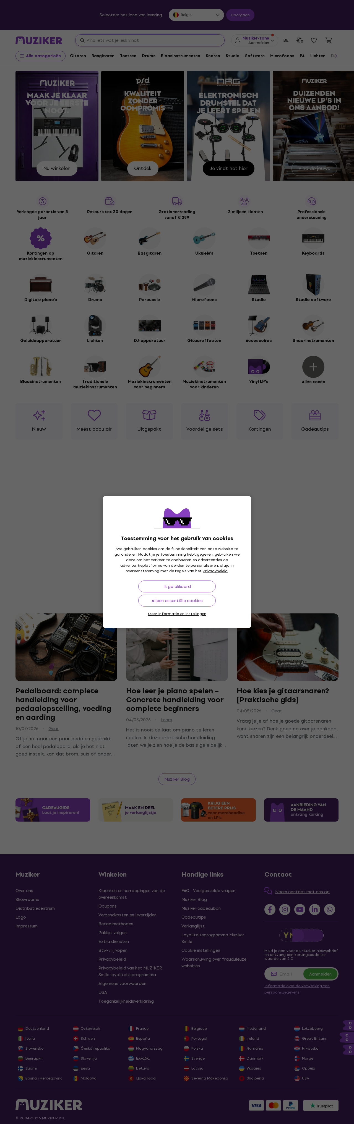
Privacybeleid (215, 571)
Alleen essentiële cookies (177, 600)
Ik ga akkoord (177, 586)
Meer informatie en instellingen (177, 614)
